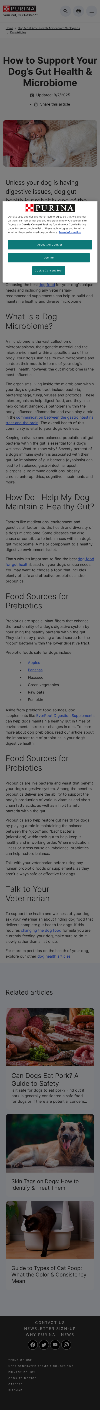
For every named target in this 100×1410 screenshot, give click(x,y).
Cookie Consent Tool (49, 270)
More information (70, 232)
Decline (48, 257)
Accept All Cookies (50, 244)
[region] (50, 242)
